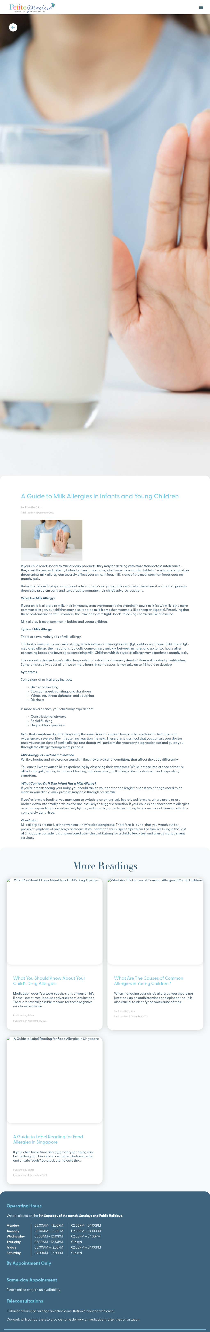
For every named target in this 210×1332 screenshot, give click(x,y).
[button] (201, 7)
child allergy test (133, 833)
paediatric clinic (85, 833)
